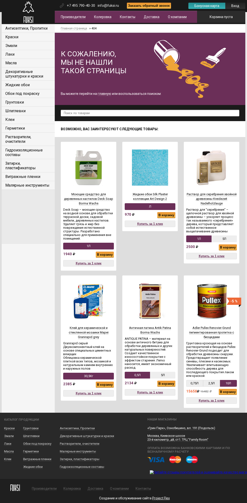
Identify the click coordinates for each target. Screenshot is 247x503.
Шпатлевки (15, 111)
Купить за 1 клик (89, 263)
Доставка (151, 17)
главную (104, 94)
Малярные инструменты (27, 185)
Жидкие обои (17, 85)
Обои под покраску (22, 93)
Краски (11, 37)
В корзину (105, 254)
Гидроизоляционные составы (82, 467)
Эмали (11, 45)
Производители (73, 17)
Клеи (9, 119)
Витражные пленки (22, 176)
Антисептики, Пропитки (26, 28)
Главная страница (74, 28)
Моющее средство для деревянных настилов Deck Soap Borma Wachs (88, 198)
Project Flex (161, 498)
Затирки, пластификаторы (20, 165)
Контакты (127, 17)
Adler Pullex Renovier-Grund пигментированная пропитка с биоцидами (211, 332)
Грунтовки (14, 102)
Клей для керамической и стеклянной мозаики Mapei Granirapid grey (89, 332)
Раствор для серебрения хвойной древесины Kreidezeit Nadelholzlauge (212, 198)
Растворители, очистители (18, 139)
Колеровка (102, 17)
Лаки (9, 54)
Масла (11, 63)
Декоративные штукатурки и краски (24, 73)
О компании (177, 17)
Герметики (15, 128)
